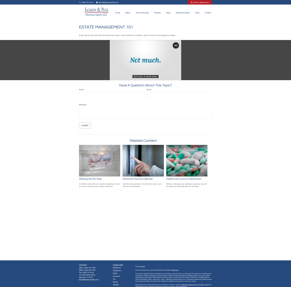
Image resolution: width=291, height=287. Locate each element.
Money (115, 282)
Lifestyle (116, 284)
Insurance (116, 276)
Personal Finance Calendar (138, 179)
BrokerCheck (175, 270)
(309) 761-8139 (87, 2)
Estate (115, 273)
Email (149, 89)
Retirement (117, 267)
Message (82, 104)
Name (81, 89)
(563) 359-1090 (89, 270)
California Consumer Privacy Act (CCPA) (192, 285)
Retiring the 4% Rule (90, 179)
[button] (117, 12)
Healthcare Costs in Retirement (184, 179)
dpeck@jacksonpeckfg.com (108, 2)
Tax (114, 279)
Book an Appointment (201, 2)
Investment (117, 270)
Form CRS (142, 266)
